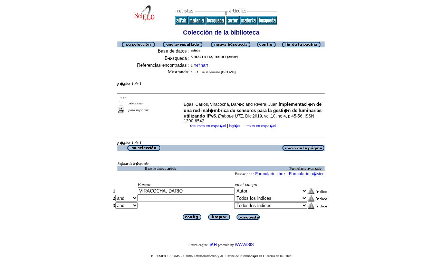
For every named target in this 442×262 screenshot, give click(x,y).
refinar (201, 65)
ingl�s (234, 126)
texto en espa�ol (261, 126)
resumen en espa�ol (208, 126)
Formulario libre (270, 173)
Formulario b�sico (307, 173)
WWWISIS (244, 244)
